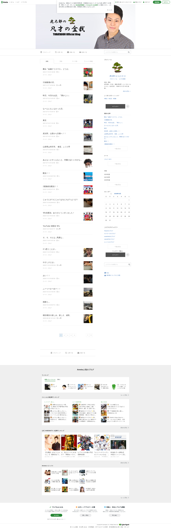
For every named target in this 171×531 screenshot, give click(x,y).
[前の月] (111, 194)
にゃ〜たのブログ (109, 242)
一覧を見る (117, 148)
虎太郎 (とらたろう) (118, 76)
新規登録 (157, 2)
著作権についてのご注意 (113, 275)
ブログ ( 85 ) (108, 159)
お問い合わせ (84, 527)
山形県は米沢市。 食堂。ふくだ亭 (56, 147)
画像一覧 (72, 52)
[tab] (50, 379)
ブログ (50, 75)
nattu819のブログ (109, 239)
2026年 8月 (117, 193)
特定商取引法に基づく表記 (116, 527)
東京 (44, 120)
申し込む (114, 515)
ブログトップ (46, 52)
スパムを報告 (75, 527)
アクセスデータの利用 (102, 527)
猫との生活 (104, 402)
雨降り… (46, 302)
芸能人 (58, 379)
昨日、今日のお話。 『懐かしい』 (56, 95)
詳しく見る (85, 515)
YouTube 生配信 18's (51, 226)
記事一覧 (60, 52)
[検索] (128, 52)
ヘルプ (127, 527)
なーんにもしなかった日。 (53, 109)
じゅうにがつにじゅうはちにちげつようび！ (60, 200)
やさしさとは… (49, 262)
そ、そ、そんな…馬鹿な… (53, 237)
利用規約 (92, 527)
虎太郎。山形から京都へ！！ (54, 133)
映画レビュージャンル (50, 379)
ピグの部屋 (122, 79)
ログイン (166, 2)
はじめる (56, 515)
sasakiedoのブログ (109, 236)
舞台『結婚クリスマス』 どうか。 (56, 69)
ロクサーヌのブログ (109, 233)
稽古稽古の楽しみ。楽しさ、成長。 (57, 315)
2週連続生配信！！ (50, 186)
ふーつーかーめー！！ (52, 289)
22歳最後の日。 (49, 82)
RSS (108, 273)
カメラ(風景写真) (76, 402)
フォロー (116, 106)
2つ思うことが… (49, 249)
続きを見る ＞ (127, 91)
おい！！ (46, 275)
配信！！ (46, 173)
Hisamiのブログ (108, 231)
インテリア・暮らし (49, 402)
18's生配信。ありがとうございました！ (58, 213)
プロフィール (113, 79)
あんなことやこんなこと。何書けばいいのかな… (62, 160)
